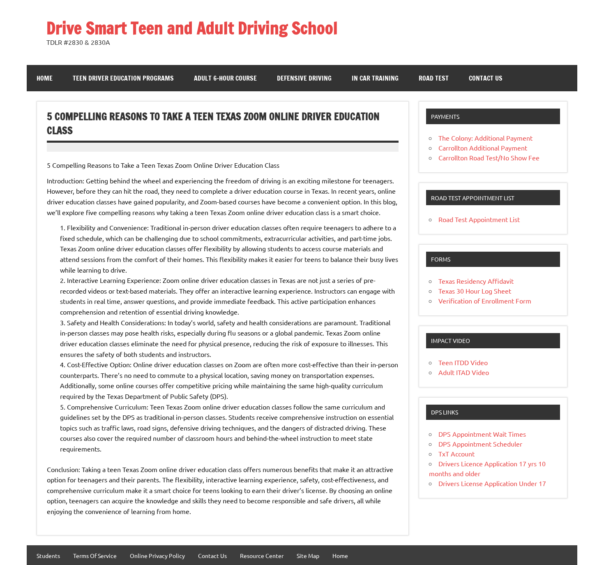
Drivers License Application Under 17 (492, 483)
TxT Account (456, 453)
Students (48, 555)
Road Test (434, 78)
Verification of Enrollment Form (484, 300)
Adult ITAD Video (463, 372)
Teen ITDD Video (463, 362)
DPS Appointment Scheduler (480, 444)
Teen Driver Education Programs (123, 78)
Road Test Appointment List (479, 219)
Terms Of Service (95, 555)
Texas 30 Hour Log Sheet (474, 291)
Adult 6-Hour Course (225, 78)
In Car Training (375, 78)
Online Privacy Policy (157, 555)
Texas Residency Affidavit (476, 281)
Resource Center (262, 555)
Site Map (308, 555)
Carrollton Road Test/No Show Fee (488, 157)
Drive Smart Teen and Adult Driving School (192, 27)
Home (45, 78)
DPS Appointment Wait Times (482, 434)
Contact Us (486, 78)
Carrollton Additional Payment (482, 148)
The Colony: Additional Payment (485, 138)
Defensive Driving (304, 78)
